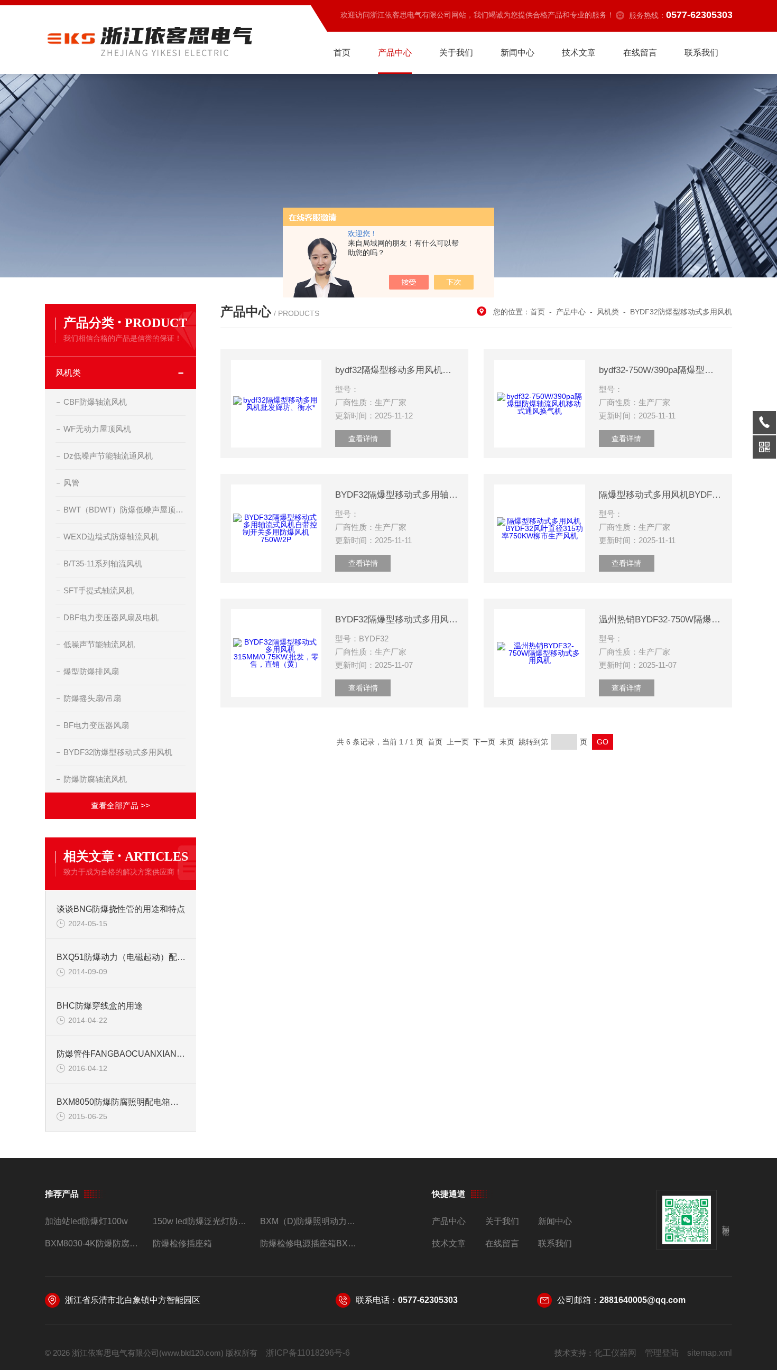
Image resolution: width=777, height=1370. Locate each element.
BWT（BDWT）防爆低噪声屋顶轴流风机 (124, 509)
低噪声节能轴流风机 (99, 644)
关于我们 (456, 52)
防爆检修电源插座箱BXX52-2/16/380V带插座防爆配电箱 (309, 1243)
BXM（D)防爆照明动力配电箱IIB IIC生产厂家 (309, 1221)
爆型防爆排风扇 (91, 671)
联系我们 (701, 52)
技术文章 (579, 52)
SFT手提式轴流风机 (98, 590)
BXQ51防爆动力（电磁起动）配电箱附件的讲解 (121, 957)
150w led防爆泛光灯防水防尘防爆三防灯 (202, 1221)
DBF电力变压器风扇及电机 (111, 617)
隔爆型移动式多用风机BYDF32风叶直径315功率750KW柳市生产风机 (660, 495)
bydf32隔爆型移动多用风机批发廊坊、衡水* (396, 370)
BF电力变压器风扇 (96, 725)
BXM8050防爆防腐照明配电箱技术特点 (121, 1101)
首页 (342, 52)
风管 (71, 482)
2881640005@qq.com (642, 1300)
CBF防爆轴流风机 (95, 401)
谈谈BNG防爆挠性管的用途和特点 (121, 909)
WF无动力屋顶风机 (97, 428)
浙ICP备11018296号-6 (308, 1352)
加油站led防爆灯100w (86, 1221)
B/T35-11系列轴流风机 (102, 563)
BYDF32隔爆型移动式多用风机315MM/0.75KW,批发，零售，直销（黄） (396, 619)
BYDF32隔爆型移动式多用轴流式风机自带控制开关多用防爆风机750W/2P (396, 495)
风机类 (68, 372)
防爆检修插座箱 (182, 1243)
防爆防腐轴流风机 (95, 779)
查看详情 (363, 438)
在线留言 (640, 52)
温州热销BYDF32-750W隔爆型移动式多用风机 (660, 619)
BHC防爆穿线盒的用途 (100, 1005)
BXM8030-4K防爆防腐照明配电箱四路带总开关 (94, 1243)
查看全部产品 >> (120, 805)
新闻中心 (517, 52)
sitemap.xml (709, 1352)
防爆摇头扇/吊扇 (92, 698)
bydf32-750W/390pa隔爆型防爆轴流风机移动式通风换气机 (660, 370)
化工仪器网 (615, 1352)
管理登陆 (662, 1352)
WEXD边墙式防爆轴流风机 (111, 536)
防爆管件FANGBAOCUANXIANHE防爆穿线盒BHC (121, 1053)
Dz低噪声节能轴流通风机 (108, 455)
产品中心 (395, 52)
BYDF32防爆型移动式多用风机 (117, 752)
